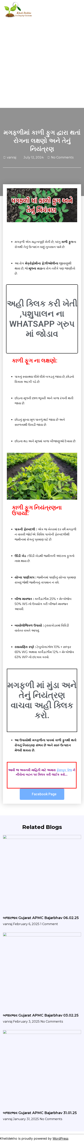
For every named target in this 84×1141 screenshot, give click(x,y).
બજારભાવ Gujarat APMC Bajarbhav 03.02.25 (41, 1015)
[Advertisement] (42, 64)
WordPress (60, 1138)
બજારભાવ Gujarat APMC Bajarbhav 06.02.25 (41, 918)
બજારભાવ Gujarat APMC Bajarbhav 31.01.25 (40, 1113)
